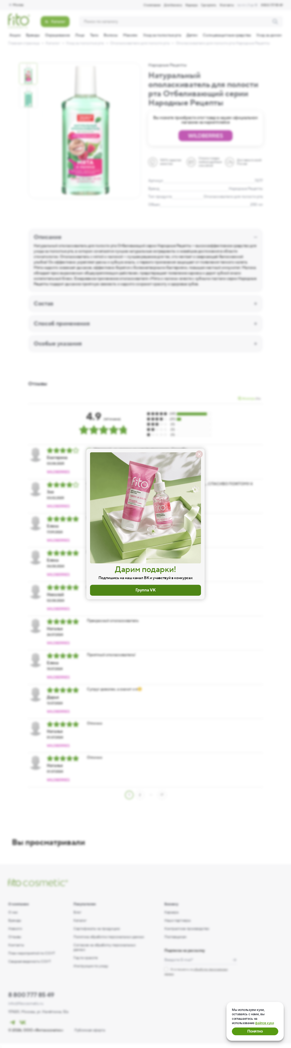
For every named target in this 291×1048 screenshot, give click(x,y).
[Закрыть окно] (199, 454)
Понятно (255, 1031)
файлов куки (264, 1023)
